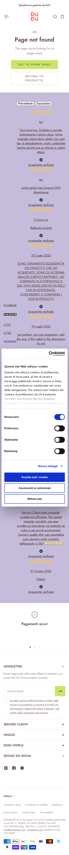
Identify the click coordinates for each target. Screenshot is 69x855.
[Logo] (34, 16)
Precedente (25, 103)
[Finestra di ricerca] (55, 17)
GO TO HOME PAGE (34, 64)
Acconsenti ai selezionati (35, 488)
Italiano (8, 796)
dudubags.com (35, 829)
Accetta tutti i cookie (34, 477)
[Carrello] (62, 17)
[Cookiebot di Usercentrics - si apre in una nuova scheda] (49, 353)
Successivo (43, 103)
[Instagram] (6, 768)
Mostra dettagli (48, 466)
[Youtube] (22, 768)
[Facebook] (14, 768)
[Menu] (6, 17)
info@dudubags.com (14, 829)
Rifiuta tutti (34, 498)
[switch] (59, 428)
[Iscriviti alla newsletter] (60, 691)
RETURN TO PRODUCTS (34, 78)
